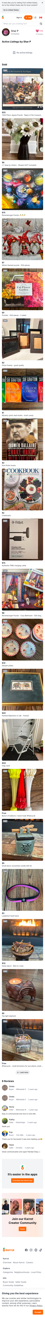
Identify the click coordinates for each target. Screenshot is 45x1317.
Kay (11, 1132)
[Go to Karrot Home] (8, 1250)
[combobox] (20, 23)
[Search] (41, 23)
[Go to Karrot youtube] (35, 1250)
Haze (11, 1145)
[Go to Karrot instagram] (31, 1250)
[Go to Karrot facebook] (26, 1250)
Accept (38, 1312)
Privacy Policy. (36, 1305)
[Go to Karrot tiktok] (40, 1250)
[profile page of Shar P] (6, 32)
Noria (11, 1107)
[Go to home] (3, 17)
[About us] (35, 17)
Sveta (11, 1086)
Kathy (12, 1119)
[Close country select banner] (42, 2)
